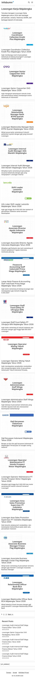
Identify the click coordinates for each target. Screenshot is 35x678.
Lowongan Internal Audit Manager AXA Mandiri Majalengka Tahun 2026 (16, 167)
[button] (28, 2)
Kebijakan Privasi (24, 672)
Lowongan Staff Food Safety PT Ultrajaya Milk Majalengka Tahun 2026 (17, 323)
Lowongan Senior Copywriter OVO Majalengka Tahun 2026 (15, 89)
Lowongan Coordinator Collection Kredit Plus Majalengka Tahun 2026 (16, 51)
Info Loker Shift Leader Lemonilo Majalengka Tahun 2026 (15, 205)
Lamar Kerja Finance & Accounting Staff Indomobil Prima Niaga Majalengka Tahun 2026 (15, 283)
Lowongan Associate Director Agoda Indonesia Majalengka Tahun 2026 (16, 244)
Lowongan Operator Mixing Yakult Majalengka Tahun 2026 (15, 362)
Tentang (8, 672)
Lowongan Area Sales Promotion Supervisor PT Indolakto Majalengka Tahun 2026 (16, 520)
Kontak (15, 672)
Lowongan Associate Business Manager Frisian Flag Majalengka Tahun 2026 (15, 560)
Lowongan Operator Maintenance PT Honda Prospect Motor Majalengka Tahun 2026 (16, 479)
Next (10, 614)
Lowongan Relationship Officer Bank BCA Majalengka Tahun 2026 (16, 600)
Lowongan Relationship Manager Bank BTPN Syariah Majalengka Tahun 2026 (17, 128)
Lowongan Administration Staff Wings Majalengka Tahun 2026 (17, 400)
